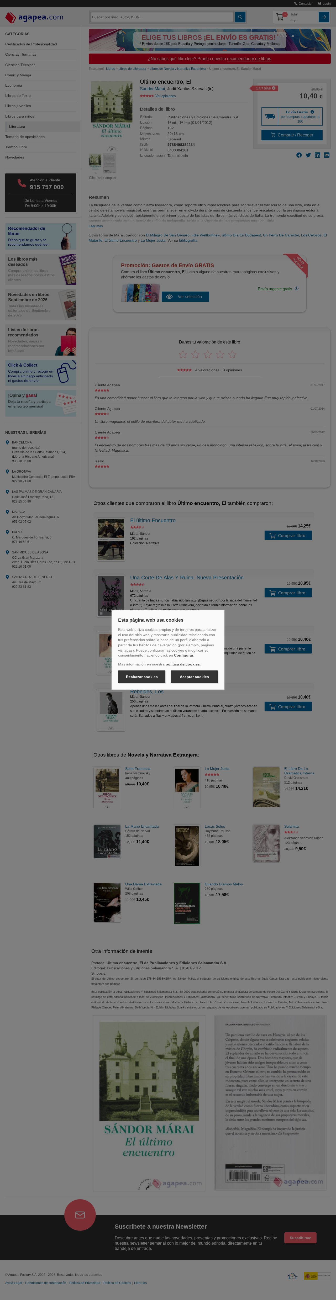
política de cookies (183, 664)
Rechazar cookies (142, 677)
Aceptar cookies (194, 677)
